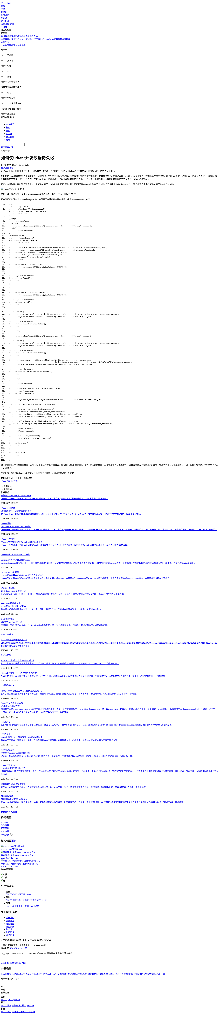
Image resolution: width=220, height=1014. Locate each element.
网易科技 (21, 974)
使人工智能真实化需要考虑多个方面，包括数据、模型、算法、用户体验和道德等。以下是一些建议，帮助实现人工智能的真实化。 (60, 663)
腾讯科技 (13, 974)
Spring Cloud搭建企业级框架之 (21, 691)
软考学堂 (36, 36)
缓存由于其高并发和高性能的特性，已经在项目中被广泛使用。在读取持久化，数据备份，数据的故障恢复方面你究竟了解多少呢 (59, 740)
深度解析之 (16, 511)
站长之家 (68, 974)
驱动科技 (38, 974)
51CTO (9, 894)
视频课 (4, 36)
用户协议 (10, 932)
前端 (9, 655)
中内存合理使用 (16, 526)
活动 (8, 140)
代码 (12, 619)
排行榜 (16, 36)
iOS (2, 685)
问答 (11, 45)
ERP (9, 812)
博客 (3, 6)
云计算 (4, 812)
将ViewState (11, 622)
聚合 (8, 619)
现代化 (14, 812)
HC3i (21, 894)
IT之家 (95, 974)
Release (14, 765)
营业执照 (5, 963)
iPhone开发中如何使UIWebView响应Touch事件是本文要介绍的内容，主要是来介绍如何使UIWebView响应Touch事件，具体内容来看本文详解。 (65, 545)
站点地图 (10, 924)
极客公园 (108, 974)
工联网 (101, 974)
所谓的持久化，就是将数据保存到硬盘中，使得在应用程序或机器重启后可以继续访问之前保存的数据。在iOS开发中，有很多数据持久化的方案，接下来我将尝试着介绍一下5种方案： (83, 676)
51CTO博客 (11, 900)
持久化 (17, 603)
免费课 (4, 18)
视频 (8, 127)
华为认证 (32, 39)
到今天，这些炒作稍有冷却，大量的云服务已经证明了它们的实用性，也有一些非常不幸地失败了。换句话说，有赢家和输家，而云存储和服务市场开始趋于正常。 (74, 787)
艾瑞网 (61, 974)
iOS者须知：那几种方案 (19, 673)
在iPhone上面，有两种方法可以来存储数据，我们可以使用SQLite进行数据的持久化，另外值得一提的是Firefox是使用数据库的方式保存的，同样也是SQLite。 (71, 514)
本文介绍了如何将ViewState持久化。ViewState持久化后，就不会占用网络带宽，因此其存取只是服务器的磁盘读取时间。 (55, 625)
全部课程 (5, 39)
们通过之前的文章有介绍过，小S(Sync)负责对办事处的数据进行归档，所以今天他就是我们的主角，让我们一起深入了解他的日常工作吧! (62, 594)
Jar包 (21, 703)
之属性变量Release (16, 753)
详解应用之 (16, 495)
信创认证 (23, 39)
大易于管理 (11, 706)
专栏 (19, 45)
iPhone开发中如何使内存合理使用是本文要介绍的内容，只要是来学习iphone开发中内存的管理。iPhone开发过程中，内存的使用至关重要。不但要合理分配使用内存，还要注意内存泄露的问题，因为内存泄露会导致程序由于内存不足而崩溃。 (109, 530)
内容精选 (10, 124)
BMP (13, 588)
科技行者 (46, 974)
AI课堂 (4, 27)
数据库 (7, 685)
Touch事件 (25, 554)
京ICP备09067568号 (18, 948)
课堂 (15, 45)
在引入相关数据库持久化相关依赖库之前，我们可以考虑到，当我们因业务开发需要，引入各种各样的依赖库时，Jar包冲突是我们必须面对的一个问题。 (69, 694)
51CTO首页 (6, 3)
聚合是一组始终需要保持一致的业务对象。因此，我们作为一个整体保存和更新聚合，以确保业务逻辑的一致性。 (52, 609)
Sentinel (4, 572)
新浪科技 (5, 974)
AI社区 (9, 134)
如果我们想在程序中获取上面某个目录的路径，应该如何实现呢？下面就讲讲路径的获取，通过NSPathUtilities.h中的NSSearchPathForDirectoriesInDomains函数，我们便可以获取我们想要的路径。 (87, 725)
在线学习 (5, 42)
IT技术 (47, 39)
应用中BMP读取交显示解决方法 (23, 575)
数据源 (16, 572)
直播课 (28, 36)
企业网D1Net (139, 974)
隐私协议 (10, 935)
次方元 (154, 974)
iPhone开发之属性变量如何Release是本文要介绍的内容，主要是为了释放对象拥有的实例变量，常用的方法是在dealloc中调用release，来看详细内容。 (67, 756)
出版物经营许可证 (18, 963)
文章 (3, 45)
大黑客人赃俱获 (13, 768)
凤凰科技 (29, 974)
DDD (3, 619)
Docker (4, 655)
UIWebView (16, 554)
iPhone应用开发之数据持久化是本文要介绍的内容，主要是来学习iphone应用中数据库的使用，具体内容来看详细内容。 (54, 499)
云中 (3, 796)
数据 (15, 481)
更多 (13, 840)
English (9, 929)
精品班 (4, 12)
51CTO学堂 (11, 906)
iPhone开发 (6, 539)
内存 (13, 539)
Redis (3, 750)
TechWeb (54, 974)
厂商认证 (40, 39)
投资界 (148, 974)
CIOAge (15, 894)
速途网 (75, 974)
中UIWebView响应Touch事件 (21, 542)
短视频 (22, 36)
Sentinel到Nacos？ (16, 560)
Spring (3, 703)
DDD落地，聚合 (13, 606)
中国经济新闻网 (85, 974)
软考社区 (5, 15)
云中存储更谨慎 (13, 784)
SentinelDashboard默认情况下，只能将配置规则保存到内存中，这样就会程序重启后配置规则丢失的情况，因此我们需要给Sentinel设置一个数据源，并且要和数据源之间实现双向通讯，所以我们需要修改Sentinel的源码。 (98, 563)
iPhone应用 (6, 508)
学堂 (3, 9)
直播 (23, 45)
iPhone (4, 481)
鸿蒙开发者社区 (8, 24)
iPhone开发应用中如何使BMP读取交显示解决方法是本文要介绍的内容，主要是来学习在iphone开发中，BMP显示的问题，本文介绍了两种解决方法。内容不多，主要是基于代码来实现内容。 (86, 578)
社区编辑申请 (7, 147)
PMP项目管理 (56, 39)
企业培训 (5, 21)
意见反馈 (10, 927)
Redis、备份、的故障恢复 (21, 737)
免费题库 (66, 39)
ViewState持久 (7, 634)
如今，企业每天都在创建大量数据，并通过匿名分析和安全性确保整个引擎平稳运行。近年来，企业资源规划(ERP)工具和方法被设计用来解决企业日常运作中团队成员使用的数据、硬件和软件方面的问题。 (93, 802)
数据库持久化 (12, 703)
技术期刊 (10, 137)
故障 (12, 750)
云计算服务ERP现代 (14, 799)
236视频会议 (118, 974)
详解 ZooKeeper (13, 591)
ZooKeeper (5, 603)
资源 (7, 45)
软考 (17, 39)
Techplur (27, 894)
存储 (12, 685)
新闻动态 (10, 921)
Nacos (10, 572)
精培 (18, 906)
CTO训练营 (34, 906)
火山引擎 (161, 974)
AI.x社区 (43, 900)
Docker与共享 (14, 640)
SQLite (10, 481)
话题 (8, 130)
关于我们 (10, 918)
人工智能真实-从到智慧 (17, 660)
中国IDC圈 (128, 974)
